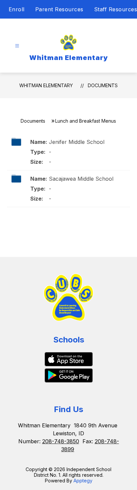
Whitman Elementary (46, 85)
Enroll (17, 9)
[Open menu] (17, 46)
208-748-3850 (60, 441)
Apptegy (82, 480)
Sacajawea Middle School (81, 178)
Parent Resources (59, 9)
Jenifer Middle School (76, 142)
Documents (103, 85)
